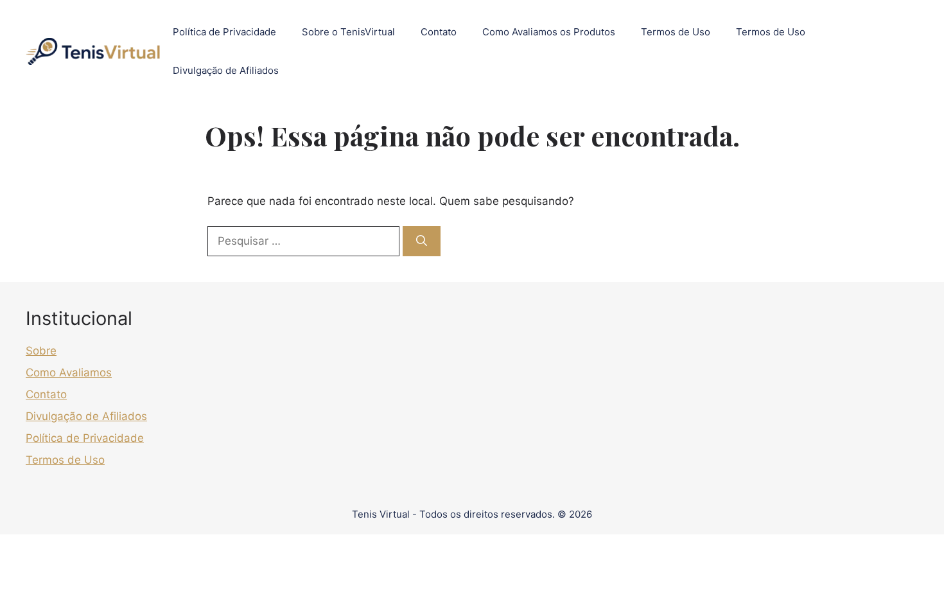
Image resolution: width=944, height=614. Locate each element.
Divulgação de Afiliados (226, 70)
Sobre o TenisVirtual (348, 32)
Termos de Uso (675, 32)
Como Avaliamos (69, 372)
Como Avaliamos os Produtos (548, 32)
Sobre (41, 350)
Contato (439, 32)
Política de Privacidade (224, 32)
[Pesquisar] (422, 241)
